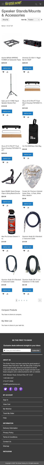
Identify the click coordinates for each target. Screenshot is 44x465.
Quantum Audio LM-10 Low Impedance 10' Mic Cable (31, 281)
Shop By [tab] (5, 20)
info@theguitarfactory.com (11, 384)
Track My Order (8, 413)
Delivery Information (10, 428)
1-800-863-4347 (8, 378)
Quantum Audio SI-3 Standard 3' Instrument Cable (32, 237)
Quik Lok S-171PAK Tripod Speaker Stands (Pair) (10, 102)
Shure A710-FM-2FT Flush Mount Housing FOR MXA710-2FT (11, 148)
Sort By (24, 20)
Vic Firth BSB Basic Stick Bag (31, 146)
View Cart (6, 404)
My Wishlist (7, 409)
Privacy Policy (8, 432)
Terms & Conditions (10, 437)
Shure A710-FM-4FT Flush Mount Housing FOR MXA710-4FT (32, 103)
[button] (3, 72)
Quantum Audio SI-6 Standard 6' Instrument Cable (11, 281)
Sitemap (6, 446)
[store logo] (12, 3)
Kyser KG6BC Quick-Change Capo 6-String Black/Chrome (11, 192)
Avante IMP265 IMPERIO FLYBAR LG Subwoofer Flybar (11, 59)
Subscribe (35, 351)
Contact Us (7, 441)
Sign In (5, 400)
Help (5, 418)
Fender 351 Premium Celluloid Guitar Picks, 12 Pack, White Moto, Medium (32, 193)
